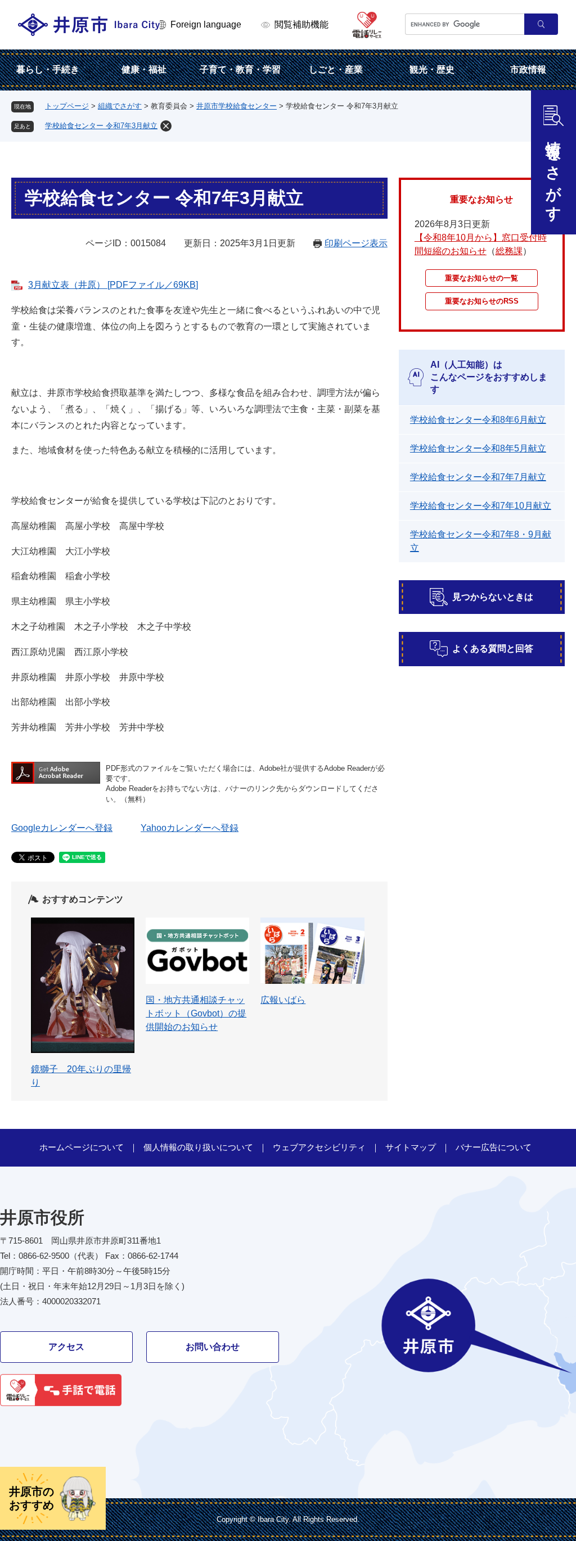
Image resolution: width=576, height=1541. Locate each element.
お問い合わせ (213, 1347)
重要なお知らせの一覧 (481, 278)
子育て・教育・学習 (240, 69)
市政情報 (528, 69)
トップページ (67, 106)
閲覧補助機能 (301, 24)
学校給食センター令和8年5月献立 (478, 448)
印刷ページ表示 (356, 243)
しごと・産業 (336, 69)
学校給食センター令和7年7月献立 (478, 477)
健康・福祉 (144, 69)
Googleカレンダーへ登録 (61, 828)
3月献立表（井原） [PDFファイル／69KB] (113, 285)
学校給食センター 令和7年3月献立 (101, 125)
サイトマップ (410, 1147)
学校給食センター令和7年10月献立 (480, 505)
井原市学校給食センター (236, 106)
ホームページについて (81, 1147)
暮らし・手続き (47, 69)
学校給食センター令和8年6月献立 (478, 419)
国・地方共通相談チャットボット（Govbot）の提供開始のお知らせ (196, 1013)
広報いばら (282, 1000)
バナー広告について (494, 1147)
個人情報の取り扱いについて (198, 1147)
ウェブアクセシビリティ (319, 1147)
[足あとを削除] (166, 126)
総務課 (509, 251)
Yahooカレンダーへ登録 (189, 828)
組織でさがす (120, 106)
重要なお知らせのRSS (482, 301)
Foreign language (205, 24)
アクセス (66, 1347)
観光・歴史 (432, 69)
